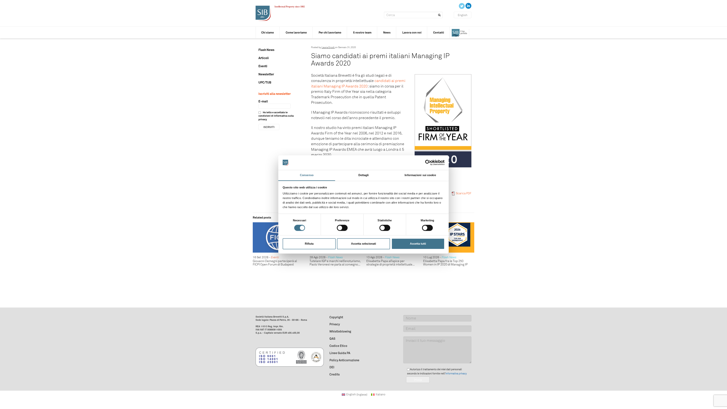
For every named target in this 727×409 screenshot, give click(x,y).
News (387, 32)
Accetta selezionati (363, 243)
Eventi (262, 66)
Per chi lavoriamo (330, 32)
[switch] (342, 228)
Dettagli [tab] (363, 175)
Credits (334, 374)
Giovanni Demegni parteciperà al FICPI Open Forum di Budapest (275, 262)
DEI (331, 367)
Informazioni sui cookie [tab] (420, 175)
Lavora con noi (411, 32)
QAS (332, 338)
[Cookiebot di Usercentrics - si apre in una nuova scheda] (428, 162)
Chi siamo (267, 32)
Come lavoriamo (296, 32)
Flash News (266, 50)
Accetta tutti (418, 243)
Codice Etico (338, 346)
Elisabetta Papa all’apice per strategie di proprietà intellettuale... (390, 262)
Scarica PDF (463, 193)
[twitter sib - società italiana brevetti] (462, 5)
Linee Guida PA (339, 353)
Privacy (334, 324)
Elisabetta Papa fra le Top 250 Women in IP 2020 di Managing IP (445, 262)
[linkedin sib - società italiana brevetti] (468, 5)
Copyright (336, 317)
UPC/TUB (264, 82)
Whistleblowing (340, 331)
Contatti (438, 32)
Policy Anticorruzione (344, 360)
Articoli (263, 58)
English (462, 15)
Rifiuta (309, 243)
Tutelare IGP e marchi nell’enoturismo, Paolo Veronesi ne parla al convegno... (335, 262)
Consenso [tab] (307, 175)
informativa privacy (456, 373)
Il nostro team (362, 32)
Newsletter (266, 74)
